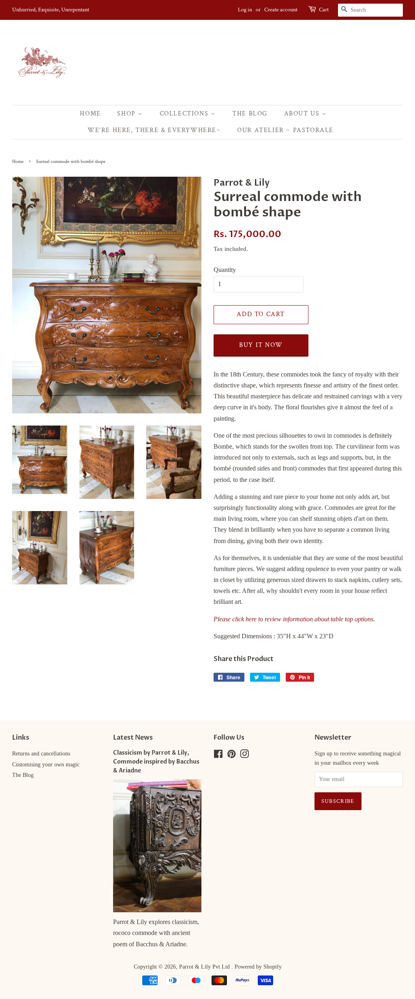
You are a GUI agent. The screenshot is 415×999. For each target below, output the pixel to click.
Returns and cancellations (41, 754)
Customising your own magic (45, 765)
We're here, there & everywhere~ (154, 130)
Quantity (225, 269)
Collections (185, 113)
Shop (127, 113)
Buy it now (260, 345)
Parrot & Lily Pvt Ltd (205, 967)
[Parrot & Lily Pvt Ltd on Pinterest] (231, 756)
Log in (245, 9)
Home (90, 113)
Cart (324, 9)
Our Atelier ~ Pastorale (285, 130)
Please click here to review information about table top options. (294, 619)
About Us (303, 113)
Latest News (133, 737)
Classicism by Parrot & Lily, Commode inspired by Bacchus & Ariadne (156, 761)
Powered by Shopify (258, 967)
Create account (280, 9)
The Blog (249, 113)
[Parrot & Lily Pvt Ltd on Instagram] (244, 756)
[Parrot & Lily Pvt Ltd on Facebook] (218, 756)
